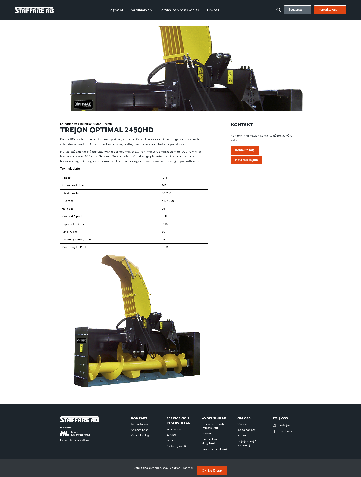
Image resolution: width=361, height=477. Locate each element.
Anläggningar (139, 429)
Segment (116, 10)
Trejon (107, 123)
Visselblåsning (140, 435)
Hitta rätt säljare (246, 160)
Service (171, 434)
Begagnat (295, 9)
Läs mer (188, 467)
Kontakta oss (327, 9)
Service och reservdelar (179, 10)
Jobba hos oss (246, 429)
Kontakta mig (244, 150)
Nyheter (242, 435)
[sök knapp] (280, 9)
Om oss (213, 10)
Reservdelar (174, 429)
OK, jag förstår (212, 470)
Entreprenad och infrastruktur (80, 123)
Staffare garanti (176, 446)
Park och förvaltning (215, 449)
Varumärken (141, 10)
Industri (207, 433)
